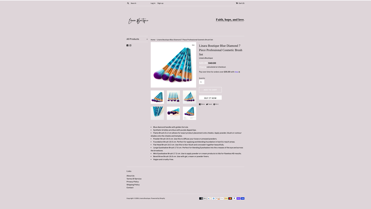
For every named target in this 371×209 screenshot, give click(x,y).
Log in (153, 3)
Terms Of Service (134, 179)
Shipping (202, 67)
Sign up (160, 3)
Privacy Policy (133, 182)
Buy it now (210, 98)
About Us (130, 176)
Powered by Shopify (158, 198)
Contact (130, 187)
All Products (137, 39)
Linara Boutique (144, 198)
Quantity (202, 78)
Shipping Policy (133, 185)
